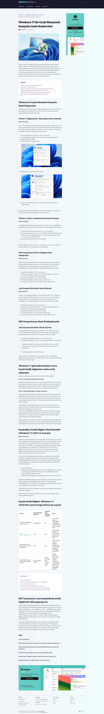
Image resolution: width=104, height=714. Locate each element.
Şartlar (71, 701)
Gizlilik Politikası (72, 699)
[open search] (83, 2)
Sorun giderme (29, 6)
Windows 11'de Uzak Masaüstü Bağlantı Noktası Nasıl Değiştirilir (34, 582)
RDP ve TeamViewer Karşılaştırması (41, 704)
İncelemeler (21, 6)
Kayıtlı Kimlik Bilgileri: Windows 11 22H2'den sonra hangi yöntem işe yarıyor (35, 92)
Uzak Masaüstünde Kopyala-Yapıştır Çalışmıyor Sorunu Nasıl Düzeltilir (35, 587)
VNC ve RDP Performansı (26, 580)
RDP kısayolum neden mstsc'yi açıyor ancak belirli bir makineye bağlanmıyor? (39, 643)
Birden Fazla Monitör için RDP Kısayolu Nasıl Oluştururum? (34, 660)
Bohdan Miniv (23, 29)
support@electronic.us (43, 712)
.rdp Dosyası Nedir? (24, 639)
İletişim (54, 701)
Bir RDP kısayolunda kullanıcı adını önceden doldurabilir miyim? (35, 652)
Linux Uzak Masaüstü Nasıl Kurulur (28, 584)
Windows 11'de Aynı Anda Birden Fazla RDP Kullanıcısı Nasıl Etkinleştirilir (35, 589)
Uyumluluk (44, 6)
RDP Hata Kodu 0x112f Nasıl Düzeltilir (42, 699)
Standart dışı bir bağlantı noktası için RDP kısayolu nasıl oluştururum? (37, 656)
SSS (21, 95)
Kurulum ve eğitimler (22, 699)
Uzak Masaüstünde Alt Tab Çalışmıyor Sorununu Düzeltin (32, 585)
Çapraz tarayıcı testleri (22, 704)
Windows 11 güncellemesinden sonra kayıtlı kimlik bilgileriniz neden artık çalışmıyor (37, 88)
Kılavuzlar (37, 6)
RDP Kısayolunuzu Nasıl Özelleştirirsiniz (28, 87)
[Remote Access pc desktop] (28, 2)
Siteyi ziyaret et (75, 28)
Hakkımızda (55, 699)
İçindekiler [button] (23, 82)
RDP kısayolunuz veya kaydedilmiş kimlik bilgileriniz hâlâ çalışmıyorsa (34, 94)
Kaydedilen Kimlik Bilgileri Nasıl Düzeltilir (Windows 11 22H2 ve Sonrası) (34, 90)
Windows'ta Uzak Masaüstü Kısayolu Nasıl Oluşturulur (31, 85)
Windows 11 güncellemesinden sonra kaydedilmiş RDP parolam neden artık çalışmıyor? (39, 648)
